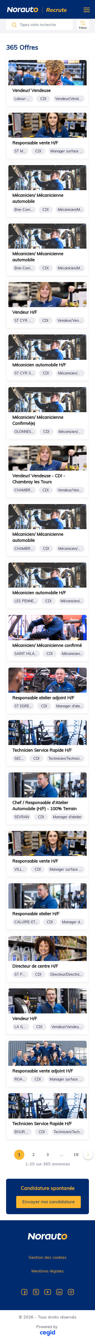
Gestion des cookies (47, 1257)
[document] (47, 82)
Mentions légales (47, 1270)
